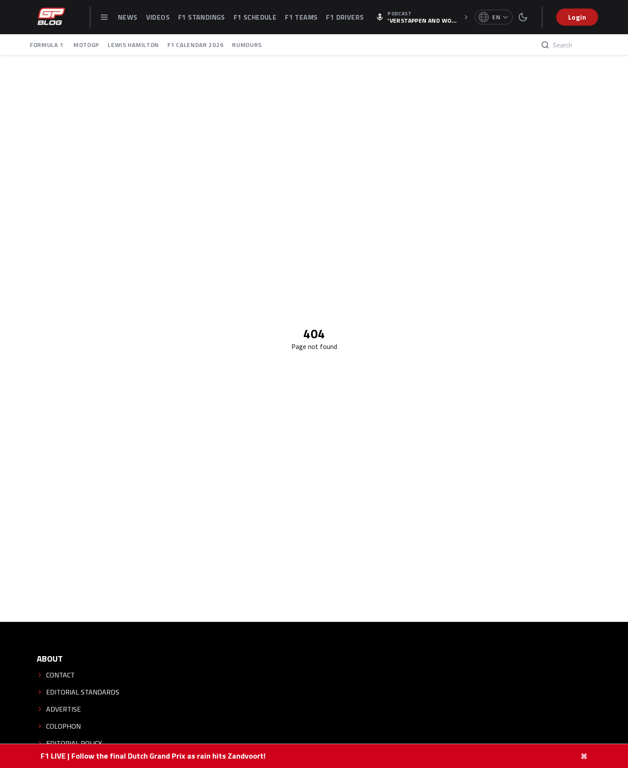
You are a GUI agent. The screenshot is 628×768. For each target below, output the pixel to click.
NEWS (128, 17)
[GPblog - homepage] (51, 17)
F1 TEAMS (301, 17)
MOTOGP (86, 44)
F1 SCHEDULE (255, 17)
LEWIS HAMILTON (133, 44)
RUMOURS (247, 44)
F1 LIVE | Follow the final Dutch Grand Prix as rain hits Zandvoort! (153, 756)
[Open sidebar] (104, 17)
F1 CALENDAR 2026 (195, 44)
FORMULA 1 (47, 44)
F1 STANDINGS (201, 17)
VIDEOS (158, 17)
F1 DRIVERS (345, 17)
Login (577, 17)
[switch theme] (523, 17)
